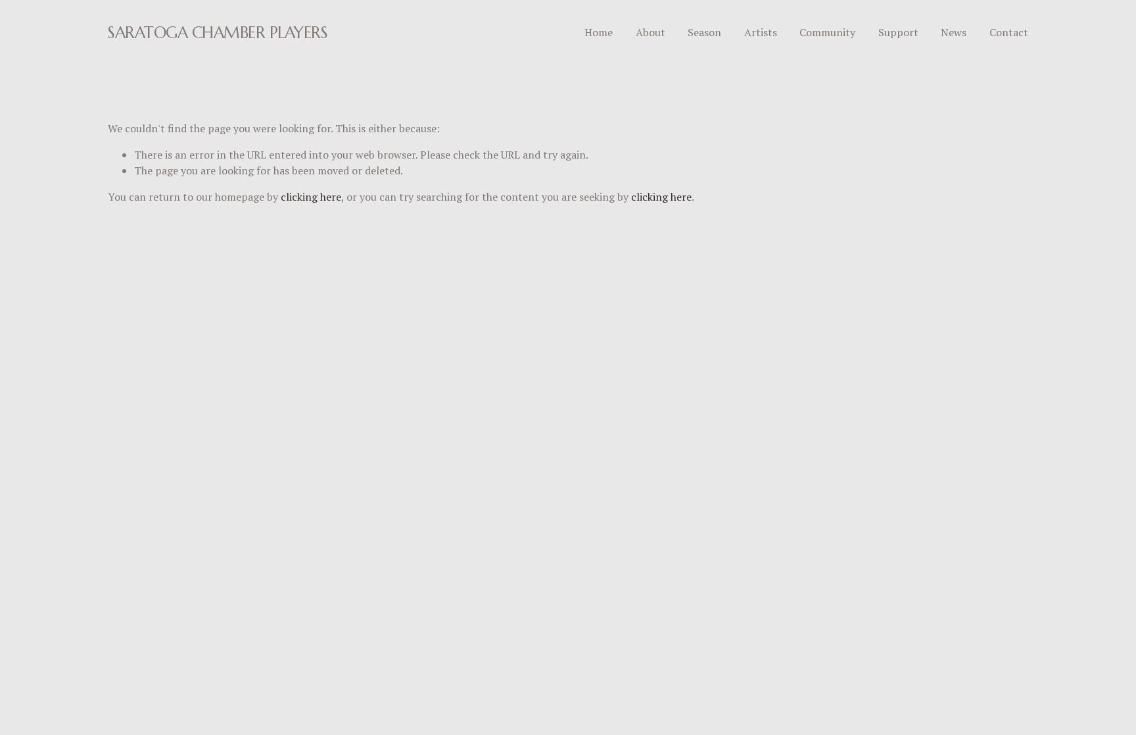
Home (598, 32)
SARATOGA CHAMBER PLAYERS (217, 32)
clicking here (311, 197)
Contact (1008, 32)
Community (827, 32)
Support (898, 32)
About (650, 32)
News (953, 32)
